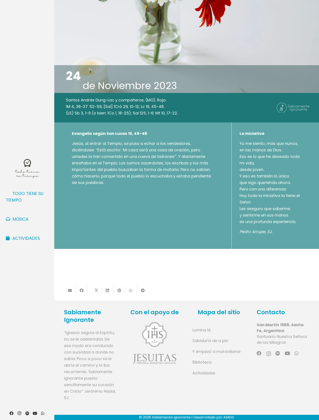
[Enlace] (154, 343)
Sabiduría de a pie (210, 340)
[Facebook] (11, 413)
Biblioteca (202, 362)
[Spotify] (27, 413)
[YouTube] (35, 413)
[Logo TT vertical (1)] (27, 169)
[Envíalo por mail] (70, 290)
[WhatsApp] (43, 413)
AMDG (228, 417)
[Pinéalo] (119, 290)
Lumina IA (201, 330)
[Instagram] (19, 413)
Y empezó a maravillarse (216, 351)
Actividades (203, 373)
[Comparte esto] (81, 290)
